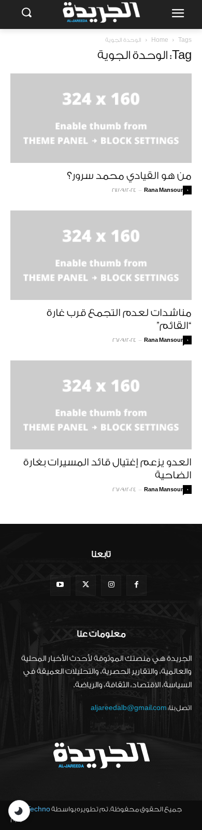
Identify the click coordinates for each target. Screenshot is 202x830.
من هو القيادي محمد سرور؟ (129, 176)
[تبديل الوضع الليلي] (19, 811)
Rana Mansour (163, 190)
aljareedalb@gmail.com (129, 708)
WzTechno (33, 809)
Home (159, 40)
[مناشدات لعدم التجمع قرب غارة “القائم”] (101, 255)
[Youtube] (60, 585)
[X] (86, 585)
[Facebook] (136, 585)
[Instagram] (111, 585)
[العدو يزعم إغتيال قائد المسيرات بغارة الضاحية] (101, 405)
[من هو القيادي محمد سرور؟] (101, 118)
